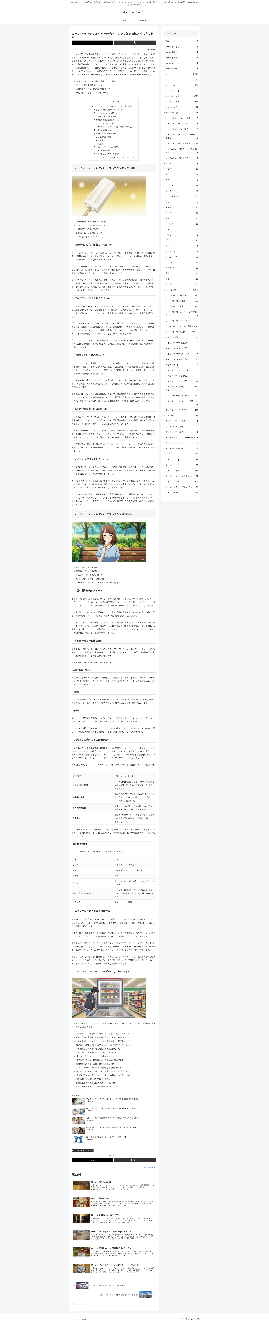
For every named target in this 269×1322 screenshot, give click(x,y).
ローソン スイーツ (87, 1150)
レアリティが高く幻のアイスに (107, 123)
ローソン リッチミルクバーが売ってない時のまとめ (115, 157)
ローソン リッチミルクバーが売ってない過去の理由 (113, 106)
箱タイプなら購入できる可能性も (108, 154)
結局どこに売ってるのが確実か (107, 147)
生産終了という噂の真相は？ (107, 116)
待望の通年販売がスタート (106, 130)
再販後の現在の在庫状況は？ (107, 133)
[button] (135, 43)
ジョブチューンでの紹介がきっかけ (109, 113)
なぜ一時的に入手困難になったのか (109, 110)
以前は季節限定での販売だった (107, 120)
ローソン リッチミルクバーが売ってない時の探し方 (113, 127)
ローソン (76, 1150)
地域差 (100, 144)
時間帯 (100, 140)
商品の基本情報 (104, 150)
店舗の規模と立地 (104, 137)
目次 (111, 101)
